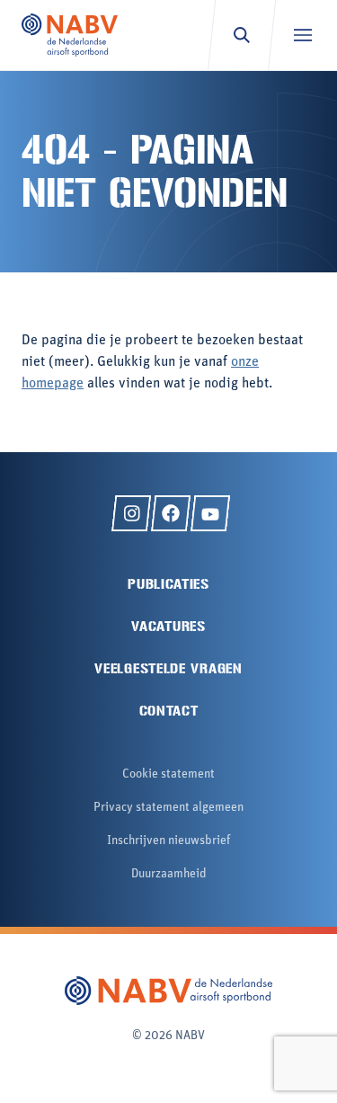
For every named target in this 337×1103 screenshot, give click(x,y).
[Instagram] (131, 513)
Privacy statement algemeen (168, 807)
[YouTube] (210, 513)
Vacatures (168, 626)
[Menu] (302, 35)
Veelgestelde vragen (168, 668)
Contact (169, 710)
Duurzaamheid (169, 874)
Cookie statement (168, 774)
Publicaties (168, 584)
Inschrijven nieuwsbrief (168, 841)
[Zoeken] (241, 35)
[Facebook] (171, 513)
